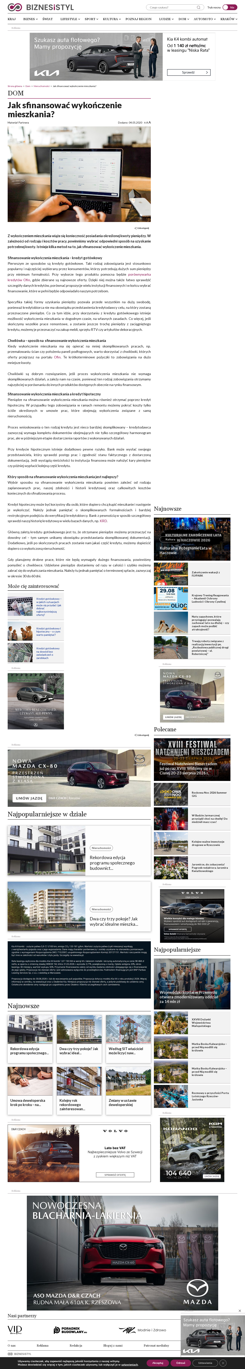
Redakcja (76, 1346)
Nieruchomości (42, 86)
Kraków (227, 19)
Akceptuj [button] (157, 1363)
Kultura (110, 19)
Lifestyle (68, 19)
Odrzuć (180, 1363)
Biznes (29, 19)
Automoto (203, 19)
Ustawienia (205, 1363)
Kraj (12, 19)
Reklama (42, 1346)
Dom (182, 19)
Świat (47, 19)
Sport (90, 19)
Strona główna (15, 86)
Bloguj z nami (112, 1346)
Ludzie (165, 19)
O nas (12, 1346)
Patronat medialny (156, 1346)
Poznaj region (139, 19)
